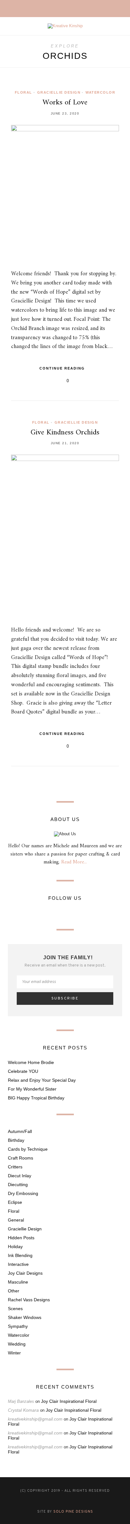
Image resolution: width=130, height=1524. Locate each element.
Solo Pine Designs (73, 1511)
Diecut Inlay (19, 1175)
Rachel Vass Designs (29, 1299)
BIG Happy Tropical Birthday (36, 1097)
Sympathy (18, 1326)
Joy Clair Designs (25, 1273)
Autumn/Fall (20, 1131)
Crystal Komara (23, 1410)
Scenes (15, 1308)
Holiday (15, 1246)
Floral (23, 92)
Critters (15, 1166)
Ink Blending (20, 1255)
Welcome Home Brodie (31, 1062)
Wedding (17, 1344)
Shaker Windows (24, 1317)
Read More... (74, 862)
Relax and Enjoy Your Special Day (42, 1080)
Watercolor (100, 92)
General (16, 1219)
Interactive (18, 1264)
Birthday (16, 1140)
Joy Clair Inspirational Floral (69, 1401)
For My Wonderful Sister (32, 1089)
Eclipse (15, 1202)
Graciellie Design (59, 92)
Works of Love (65, 102)
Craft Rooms (20, 1157)
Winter (14, 1352)
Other (13, 1290)
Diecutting (18, 1184)
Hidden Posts (21, 1237)
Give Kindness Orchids (65, 432)
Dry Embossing (23, 1193)
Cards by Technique (28, 1149)
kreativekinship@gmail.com (35, 1418)
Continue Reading (62, 368)
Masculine (18, 1282)
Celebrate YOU (23, 1071)
